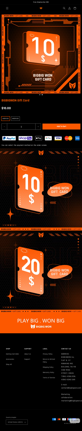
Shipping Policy (48, 367)
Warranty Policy (48, 372)
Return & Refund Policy (49, 360)
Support (27, 359)
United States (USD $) (15, 422)
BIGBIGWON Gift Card (15, 101)
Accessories (10, 359)
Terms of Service (49, 378)
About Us (27, 354)
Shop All (9, 364)
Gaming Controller (12, 354)
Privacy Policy (47, 354)
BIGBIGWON (72, 423)
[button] (7, 8)
